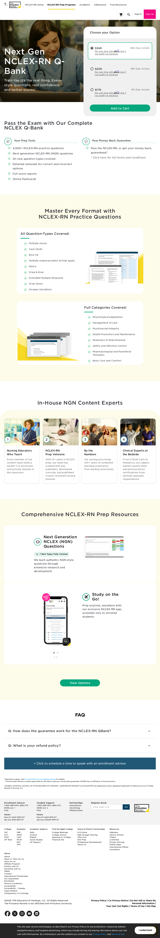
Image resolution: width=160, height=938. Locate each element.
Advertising (74, 808)
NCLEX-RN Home (34, 5)
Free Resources (118, 5)
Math (32, 832)
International (75, 805)
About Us (81, 844)
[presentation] (54, 657)
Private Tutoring (117, 842)
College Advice (59, 835)
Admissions (100, 5)
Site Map (151, 906)
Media (7, 871)
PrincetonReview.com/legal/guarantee (40, 779)
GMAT (19, 835)
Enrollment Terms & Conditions (13, 882)
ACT (6, 835)
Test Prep (81, 840)
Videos (113, 837)
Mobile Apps (115, 844)
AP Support (35, 842)
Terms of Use (118, 934)
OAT (19, 844)
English (33, 837)
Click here (100, 157)
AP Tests (8, 840)
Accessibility (10, 886)
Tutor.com (82, 837)
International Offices (119, 847)
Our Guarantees (11, 879)
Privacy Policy (100, 934)
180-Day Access (140, 68)
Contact (8, 874)
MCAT (19, 840)
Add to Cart (120, 108)
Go (126, 807)
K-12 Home (82, 832)
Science (33, 835)
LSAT (19, 837)
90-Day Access (140, 89)
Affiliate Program (12, 864)
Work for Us (9, 861)
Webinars (114, 832)
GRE (19, 832)
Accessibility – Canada (14, 888)
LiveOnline (114, 840)
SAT (6, 832)
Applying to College (61, 837)
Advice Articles (117, 835)
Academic (84, 5)
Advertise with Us (12, 869)
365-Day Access (140, 48)
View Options (80, 683)
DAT (18, 842)
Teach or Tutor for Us (14, 859)
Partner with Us (11, 866)
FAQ (6, 810)
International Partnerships (16, 876)
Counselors (115, 849)
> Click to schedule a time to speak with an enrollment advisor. (80, 763)
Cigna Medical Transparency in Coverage (16, 892)
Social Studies (36, 840)
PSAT (6, 837)
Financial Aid (58, 840)
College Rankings (60, 832)
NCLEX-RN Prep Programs (61, 5)
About (7, 856)
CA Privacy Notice (118, 900)
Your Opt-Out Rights (117, 906)
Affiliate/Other (76, 810)
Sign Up (150, 14)
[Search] (128, 15)
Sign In (138, 14)
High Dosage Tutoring (87, 835)
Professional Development (89, 842)
